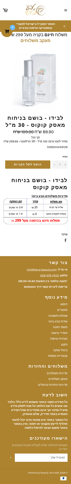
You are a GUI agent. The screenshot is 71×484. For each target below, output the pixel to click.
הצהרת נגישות (59, 338)
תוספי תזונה (60, 327)
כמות (65, 156)
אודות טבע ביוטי (58, 321)
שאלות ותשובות (58, 315)
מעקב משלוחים (35, 40)
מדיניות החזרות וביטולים (53, 384)
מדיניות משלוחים (57, 373)
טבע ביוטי (54, 472)
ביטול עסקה (60, 350)
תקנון (64, 344)
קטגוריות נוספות (58, 355)
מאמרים (62, 310)
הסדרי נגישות (59, 333)
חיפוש (64, 304)
